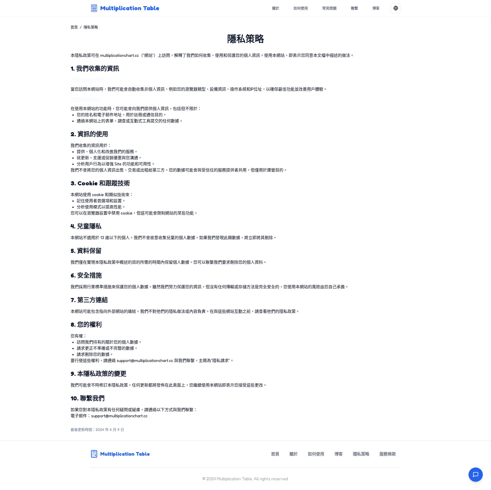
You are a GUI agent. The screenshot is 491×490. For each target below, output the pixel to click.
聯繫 (354, 8)
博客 (376, 8)
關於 (275, 8)
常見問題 (329, 8)
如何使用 (301, 8)
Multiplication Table (129, 8)
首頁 (74, 27)
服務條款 (388, 453)
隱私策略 (361, 453)
